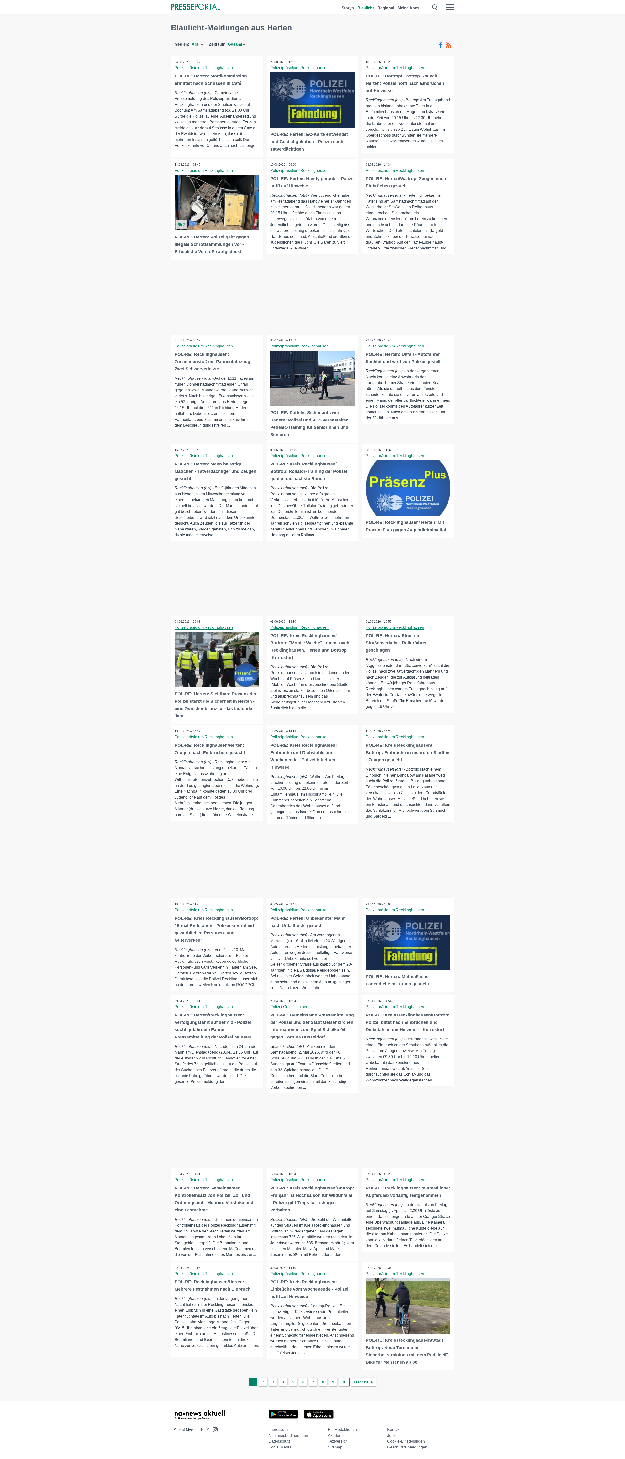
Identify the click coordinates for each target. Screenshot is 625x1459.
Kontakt (393, 1429)
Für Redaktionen (342, 1429)
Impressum (278, 1429)
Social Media (280, 1447)
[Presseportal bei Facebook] (200, 1430)
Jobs (391, 1435)
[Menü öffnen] (449, 7)
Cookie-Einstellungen (406, 1441)
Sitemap (335, 1447)
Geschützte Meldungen (407, 1447)
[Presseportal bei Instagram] (214, 1429)
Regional (385, 8)
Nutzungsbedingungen (288, 1435)
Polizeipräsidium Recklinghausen (204, 68)
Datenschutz (279, 1441)
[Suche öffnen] (435, 7)
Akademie (336, 1435)
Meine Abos (408, 8)
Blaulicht (365, 8)
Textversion (338, 1441)
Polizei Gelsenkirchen (289, 1007)
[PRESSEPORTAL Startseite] (195, 7)
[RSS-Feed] (448, 45)
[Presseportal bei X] (206, 1430)
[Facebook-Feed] (440, 45)
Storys (348, 8)
